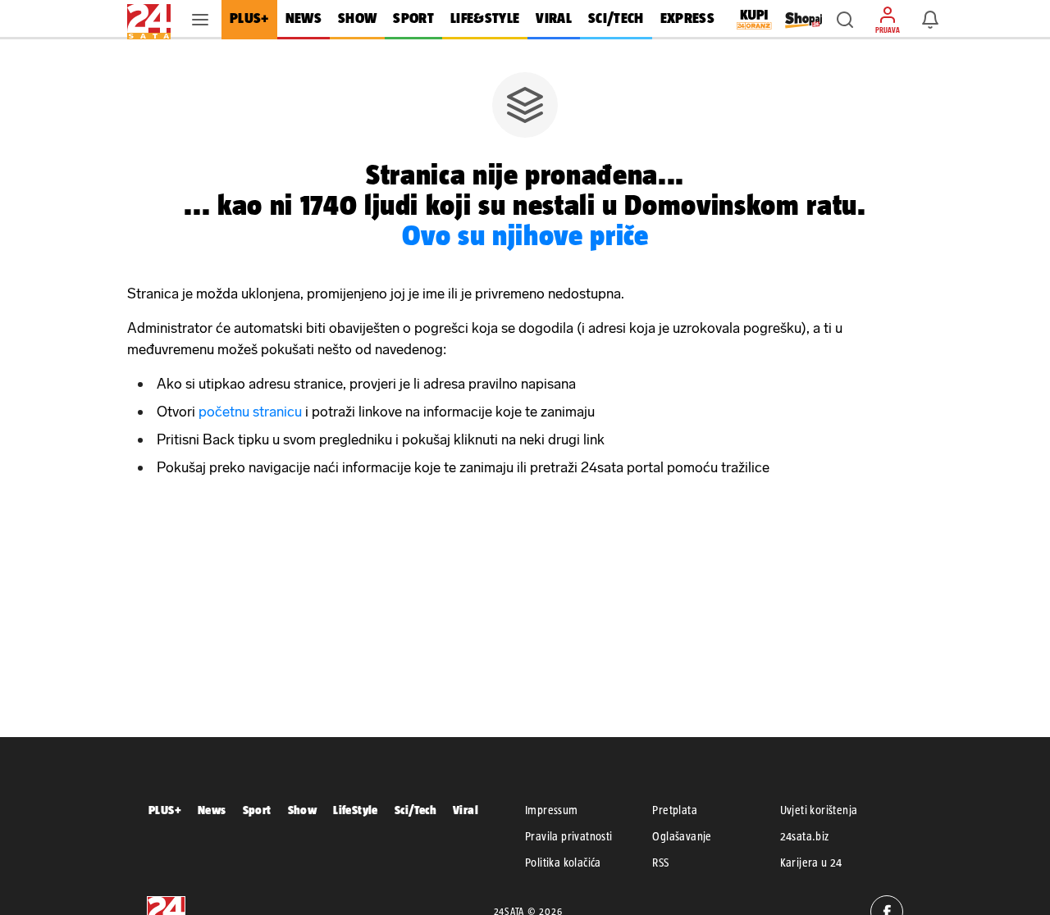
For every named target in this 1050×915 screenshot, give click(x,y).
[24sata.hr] (149, 19)
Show (302, 810)
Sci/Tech (415, 810)
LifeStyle (355, 810)
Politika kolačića (563, 862)
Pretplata (674, 810)
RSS (660, 862)
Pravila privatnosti (569, 836)
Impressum (551, 810)
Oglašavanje (681, 836)
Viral (465, 810)
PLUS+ (164, 810)
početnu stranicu (250, 411)
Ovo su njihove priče (525, 235)
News (212, 810)
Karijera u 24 (811, 862)
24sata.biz (804, 836)
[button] (845, 19)
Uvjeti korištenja (819, 810)
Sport (257, 810)
